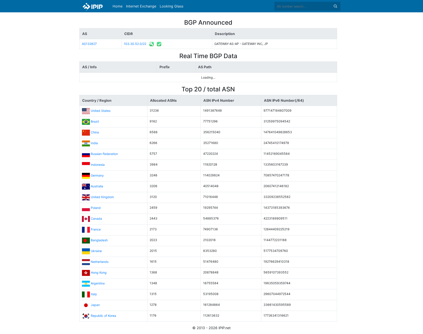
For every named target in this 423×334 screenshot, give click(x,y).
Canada (96, 219)
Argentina (98, 283)
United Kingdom (102, 197)
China (95, 132)
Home (117, 6)
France (96, 229)
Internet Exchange (141, 6)
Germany (97, 175)
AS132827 (89, 44)
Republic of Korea (103, 316)
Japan (95, 305)
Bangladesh (99, 240)
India (94, 143)
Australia (97, 186)
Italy (94, 294)
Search (335, 6)
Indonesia (98, 165)
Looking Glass (171, 6)
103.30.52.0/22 (135, 44)
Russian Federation (104, 154)
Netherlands (99, 262)
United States (100, 111)
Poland (96, 208)
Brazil (95, 122)
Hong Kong (99, 273)
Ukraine (96, 251)
